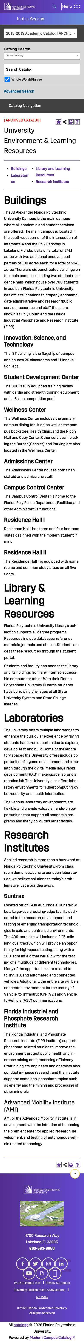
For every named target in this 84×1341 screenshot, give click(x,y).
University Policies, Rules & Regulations (39, 1290)
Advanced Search (19, 91)
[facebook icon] (22, 1261)
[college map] (42, 1213)
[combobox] (40, 33)
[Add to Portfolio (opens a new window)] (58, 122)
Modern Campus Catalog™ (52, 1338)
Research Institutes (52, 182)
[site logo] (20, 6)
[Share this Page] (65, 122)
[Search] (75, 69)
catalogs (21, 1325)
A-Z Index (42, 1297)
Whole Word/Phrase (26, 79)
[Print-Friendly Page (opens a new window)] (71, 122)
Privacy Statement (58, 1282)
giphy (42, 1270)
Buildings (18, 169)
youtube (29, 1270)
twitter (35, 1260)
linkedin (61, 1260)
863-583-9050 (42, 1248)
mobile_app (55, 1270)
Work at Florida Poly (27, 1282)
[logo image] (42, 1189)
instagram (48, 1260)
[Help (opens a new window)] (77, 122)
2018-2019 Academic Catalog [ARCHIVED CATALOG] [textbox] (41, 33)
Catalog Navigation (25, 106)
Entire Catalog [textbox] (14, 55)
